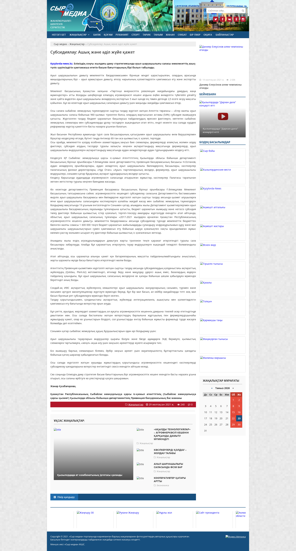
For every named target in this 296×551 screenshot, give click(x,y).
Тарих (147, 34)
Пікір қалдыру (66, 497)
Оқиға (208, 34)
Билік (97, 34)
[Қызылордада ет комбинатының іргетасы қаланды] (93, 429)
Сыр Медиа (68, 10)
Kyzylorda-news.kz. (61, 63)
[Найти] (242, 10)
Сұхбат (182, 34)
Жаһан (170, 34)
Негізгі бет (59, 34)
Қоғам (108, 34)
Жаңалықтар (78, 34)
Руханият (122, 34)
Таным (158, 34)
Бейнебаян (207, 94)
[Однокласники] (236, 19)
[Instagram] (243, 19)
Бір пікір (195, 34)
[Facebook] (222, 19)
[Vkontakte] (229, 19)
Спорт (136, 34)
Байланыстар (225, 34)
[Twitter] (215, 19)
